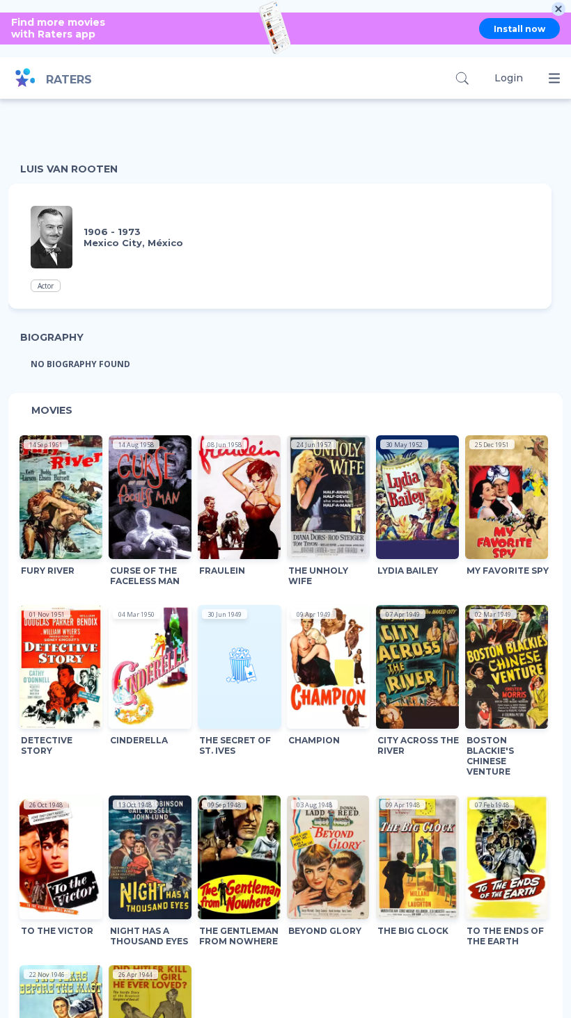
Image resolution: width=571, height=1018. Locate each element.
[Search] (462, 78)
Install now (519, 29)
